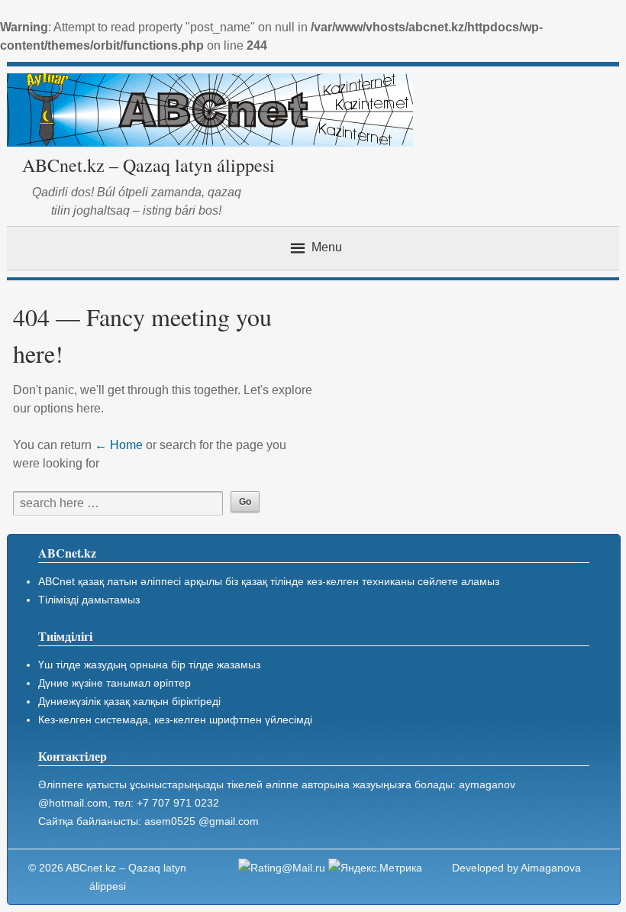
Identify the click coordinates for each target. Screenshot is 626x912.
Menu (326, 247)
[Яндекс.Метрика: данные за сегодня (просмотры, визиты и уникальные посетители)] (375, 868)
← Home (119, 444)
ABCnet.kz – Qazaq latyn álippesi (148, 165)
